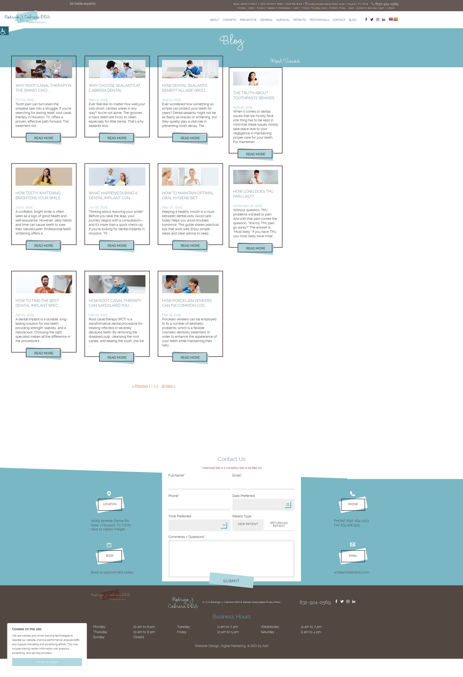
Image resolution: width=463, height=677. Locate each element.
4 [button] (157, 386)
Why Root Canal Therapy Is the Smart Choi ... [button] (43, 88)
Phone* (173, 496)
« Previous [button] (140, 386)
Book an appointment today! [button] (112, 572)
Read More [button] (43, 138)
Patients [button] (299, 20)
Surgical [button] (283, 20)
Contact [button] (339, 20)
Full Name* (176, 475)
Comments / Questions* (186, 537)
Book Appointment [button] (245, 4)
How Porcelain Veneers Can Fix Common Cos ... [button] (187, 303)
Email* (237, 475)
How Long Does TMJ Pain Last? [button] (253, 193)
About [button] (214, 20)
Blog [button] (352, 20)
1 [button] (149, 386)
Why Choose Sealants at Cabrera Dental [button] (114, 88)
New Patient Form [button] (271, 4)
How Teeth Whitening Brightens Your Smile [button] (38, 195)
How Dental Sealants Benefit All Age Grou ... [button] (185, 88)
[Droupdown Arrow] (226, 529)
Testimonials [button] (319, 20)
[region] (47, 646)
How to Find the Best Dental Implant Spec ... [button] (38, 303)
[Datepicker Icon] (287, 504)
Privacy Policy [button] (273, 602)
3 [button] (154, 386)
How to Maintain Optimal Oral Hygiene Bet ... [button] (188, 195)
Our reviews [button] (294, 4)
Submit (231, 581)
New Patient (248, 524)
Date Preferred (243, 496)
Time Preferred (179, 516)
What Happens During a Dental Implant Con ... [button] (113, 195)
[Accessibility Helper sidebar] (4, 30)
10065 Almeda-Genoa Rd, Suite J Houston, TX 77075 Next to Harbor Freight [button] (111, 525)
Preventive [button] (248, 20)
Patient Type (241, 516)
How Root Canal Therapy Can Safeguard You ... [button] (115, 303)
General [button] (266, 20)
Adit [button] (265, 646)
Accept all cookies (47, 662)
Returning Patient (279, 524)
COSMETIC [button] (229, 20)
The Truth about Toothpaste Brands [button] (253, 95)
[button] (338, 4)
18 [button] (163, 386)
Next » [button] (170, 386)
